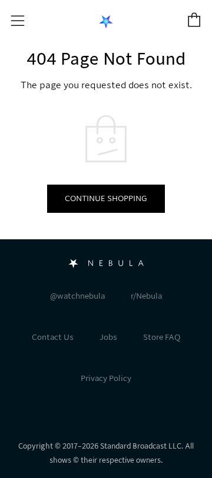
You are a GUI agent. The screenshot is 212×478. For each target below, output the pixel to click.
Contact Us (53, 337)
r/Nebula (146, 296)
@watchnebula (77, 296)
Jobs (108, 337)
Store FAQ (161, 337)
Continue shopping (106, 198)
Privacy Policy (106, 378)
